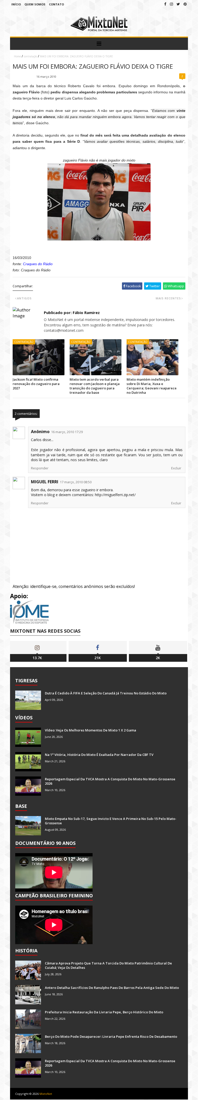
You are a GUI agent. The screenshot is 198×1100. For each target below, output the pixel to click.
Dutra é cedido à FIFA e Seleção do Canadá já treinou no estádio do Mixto (106, 693)
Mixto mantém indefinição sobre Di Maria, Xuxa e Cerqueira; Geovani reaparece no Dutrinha (152, 386)
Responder (39, 468)
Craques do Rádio (38, 264)
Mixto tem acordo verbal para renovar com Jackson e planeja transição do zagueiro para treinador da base (95, 386)
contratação (30, 56)
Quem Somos (34, 4)
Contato (56, 4)
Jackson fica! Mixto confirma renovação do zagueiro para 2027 (36, 383)
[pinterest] (185, 4)
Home (17, 56)
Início (16, 4)
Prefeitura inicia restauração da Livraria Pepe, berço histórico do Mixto (104, 1012)
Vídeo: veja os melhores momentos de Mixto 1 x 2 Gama (90, 730)
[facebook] (165, 4)
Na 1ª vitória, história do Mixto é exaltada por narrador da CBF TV (99, 754)
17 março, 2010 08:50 (76, 482)
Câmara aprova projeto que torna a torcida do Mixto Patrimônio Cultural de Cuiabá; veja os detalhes (108, 965)
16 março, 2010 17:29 (67, 432)
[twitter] (178, 4)
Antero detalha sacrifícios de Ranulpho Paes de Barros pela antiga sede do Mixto (112, 987)
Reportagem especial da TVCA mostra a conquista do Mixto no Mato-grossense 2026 (110, 781)
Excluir (176, 468)
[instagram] (171, 4)
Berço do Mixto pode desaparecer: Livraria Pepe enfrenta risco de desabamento (111, 1036)
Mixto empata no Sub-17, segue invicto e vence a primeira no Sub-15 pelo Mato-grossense (110, 820)
